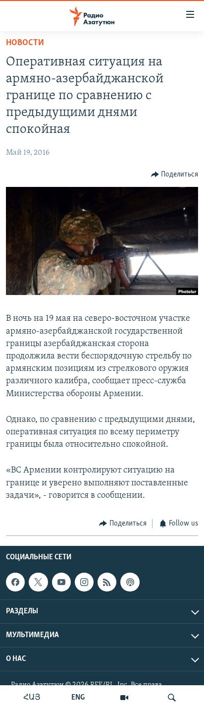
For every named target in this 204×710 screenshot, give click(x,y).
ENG (78, 698)
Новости (25, 43)
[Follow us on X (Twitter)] (38, 582)
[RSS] (107, 582)
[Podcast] (129, 582)
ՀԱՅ (32, 698)
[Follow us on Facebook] (15, 582)
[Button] (175, 174)
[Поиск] (172, 697)
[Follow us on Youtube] (61, 582)
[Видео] (124, 697)
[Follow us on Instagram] (84, 582)
